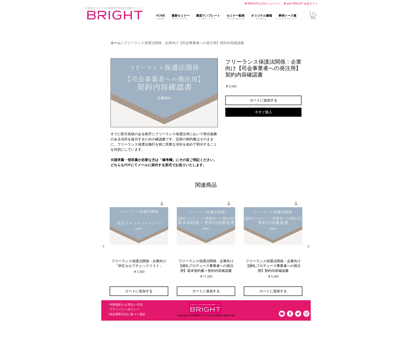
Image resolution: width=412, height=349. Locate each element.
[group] (206, 246)
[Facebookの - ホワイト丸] (290, 314)
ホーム (116, 43)
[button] (113, 8)
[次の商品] (308, 246)
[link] (313, 15)
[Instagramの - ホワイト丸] (306, 314)
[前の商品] (103, 246)
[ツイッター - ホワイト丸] (298, 314)
